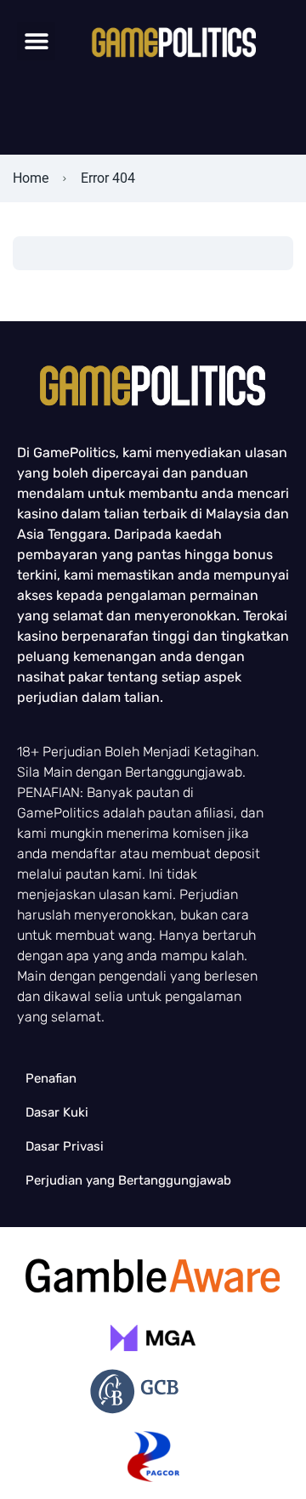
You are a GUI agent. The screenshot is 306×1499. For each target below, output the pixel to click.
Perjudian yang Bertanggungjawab (128, 1180)
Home (30, 178)
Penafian (51, 1078)
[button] (36, 41)
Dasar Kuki (57, 1112)
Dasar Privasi (65, 1146)
